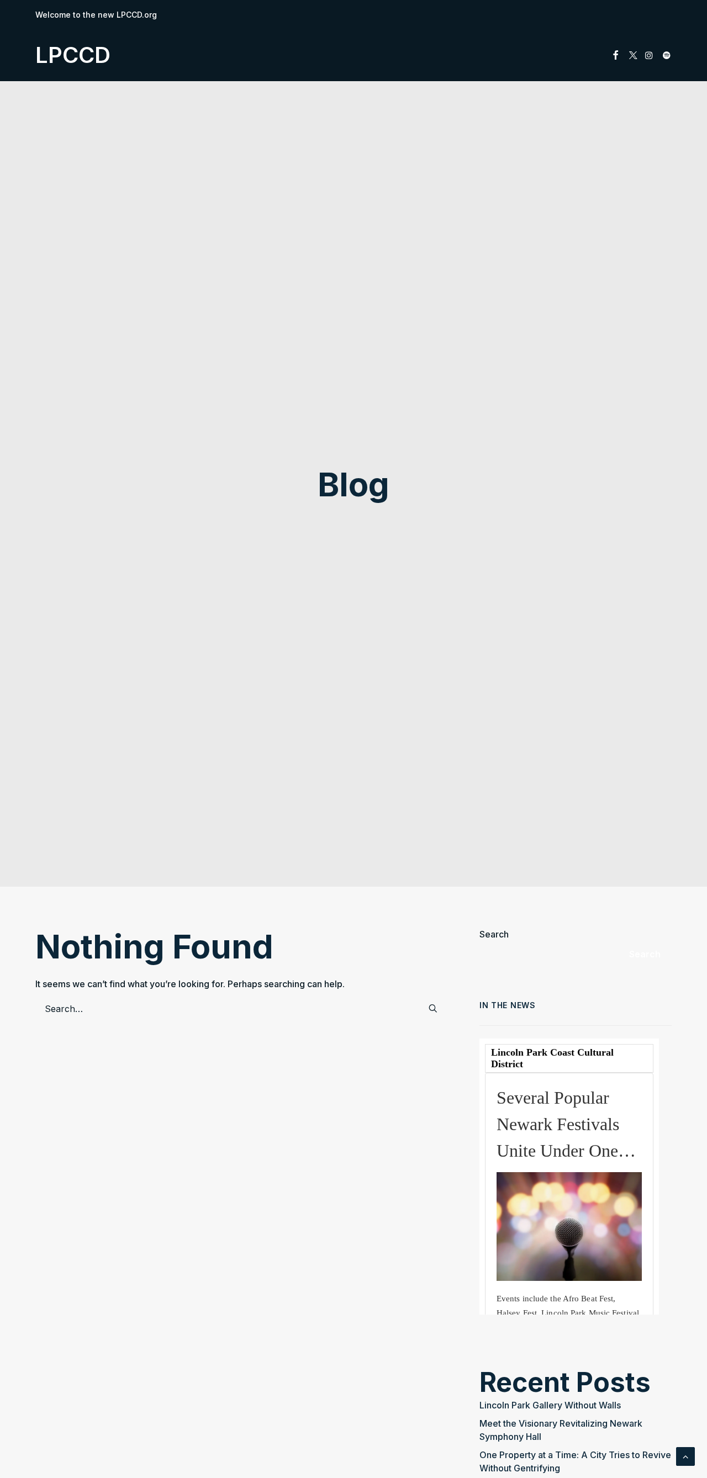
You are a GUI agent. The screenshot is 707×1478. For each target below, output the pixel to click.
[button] (615, 55)
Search (494, 934)
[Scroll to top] (685, 1455)
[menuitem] (615, 55)
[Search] (242, 1009)
